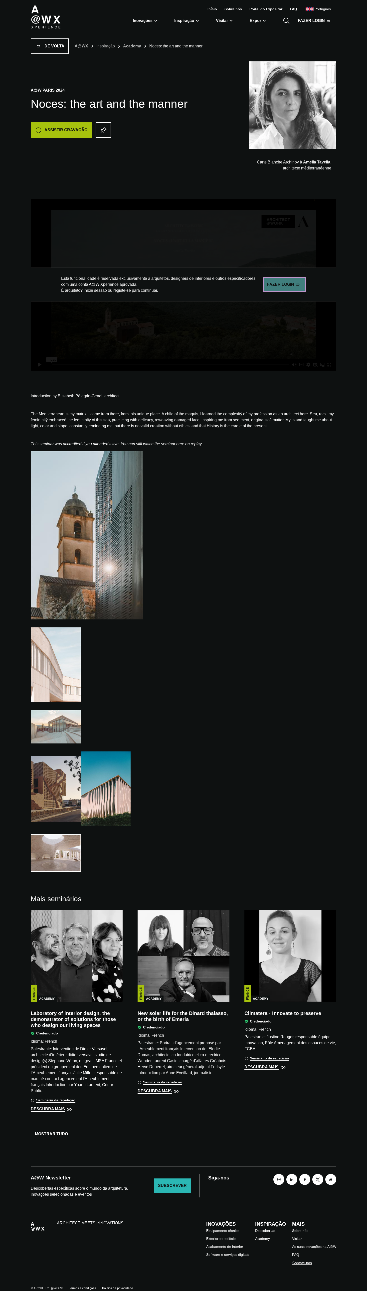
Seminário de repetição (55, 1100)
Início (212, 9)
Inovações (143, 20)
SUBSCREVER (172, 1185)
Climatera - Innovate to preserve (282, 1013)
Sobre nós (233, 9)
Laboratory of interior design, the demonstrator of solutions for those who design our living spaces (73, 1019)
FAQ (293, 9)
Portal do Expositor (265, 9)
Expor (255, 20)
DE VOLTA (54, 46)
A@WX (81, 46)
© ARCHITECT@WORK (47, 1288)
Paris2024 (48, 90)
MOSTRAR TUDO (51, 1134)
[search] (286, 20)
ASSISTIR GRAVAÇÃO (65, 130)
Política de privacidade (117, 1288)
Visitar (222, 20)
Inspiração (184, 20)
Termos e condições (82, 1288)
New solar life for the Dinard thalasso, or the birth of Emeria (183, 1016)
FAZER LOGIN (311, 20)
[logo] (46, 16)
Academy (132, 46)
